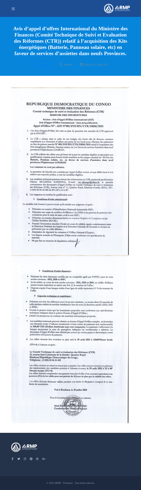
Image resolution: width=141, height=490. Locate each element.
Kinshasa (68, 64)
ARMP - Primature (63, 483)
